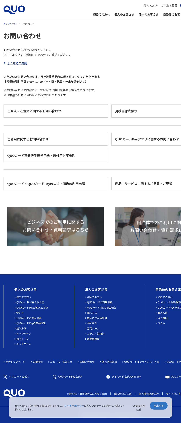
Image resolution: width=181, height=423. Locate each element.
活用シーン (93, 328)
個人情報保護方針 (149, 393)
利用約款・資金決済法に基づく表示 (87, 393)
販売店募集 (93, 339)
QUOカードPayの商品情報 (31, 323)
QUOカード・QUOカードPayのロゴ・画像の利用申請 (46, 183)
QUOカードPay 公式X (70, 376)
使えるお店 (151, 5)
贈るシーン (22, 339)
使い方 (20, 312)
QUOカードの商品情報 (29, 318)
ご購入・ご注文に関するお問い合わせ (34, 111)
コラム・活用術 (95, 333)
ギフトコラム (23, 344)
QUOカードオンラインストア (140, 361)
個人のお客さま (124, 14)
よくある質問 (168, 5)
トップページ (10, 23)
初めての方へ (101, 14)
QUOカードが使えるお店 (30, 302)
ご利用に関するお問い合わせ (28, 139)
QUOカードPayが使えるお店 (32, 307)
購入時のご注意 (123, 393)
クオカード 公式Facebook (126, 376)
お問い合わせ (87, 361)
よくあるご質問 (17, 63)
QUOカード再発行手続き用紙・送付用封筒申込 (41, 155)
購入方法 (21, 328)
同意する (159, 405)
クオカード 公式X (18, 376)
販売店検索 (108, 361)
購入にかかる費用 (97, 318)
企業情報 (38, 361)
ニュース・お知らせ (61, 361)
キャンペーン (23, 333)
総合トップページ (15, 361)
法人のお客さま (149, 14)
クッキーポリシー (74, 405)
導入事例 (92, 323)
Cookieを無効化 (138, 407)
